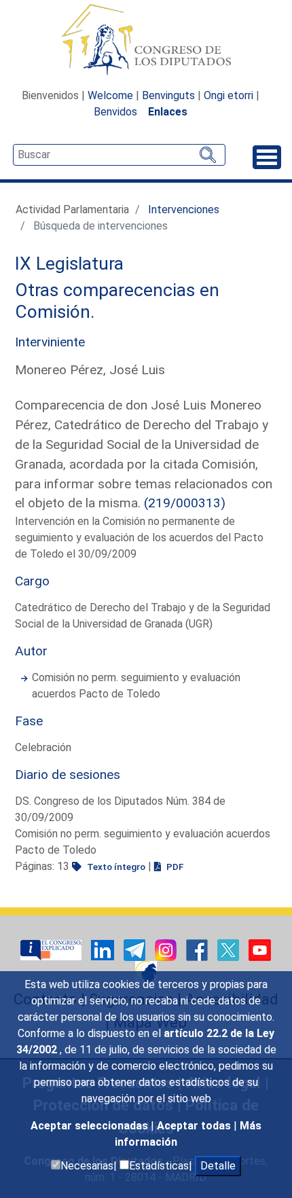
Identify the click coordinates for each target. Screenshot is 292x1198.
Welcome (110, 95)
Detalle (218, 1165)
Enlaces (167, 111)
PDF (173, 866)
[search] (119, 155)
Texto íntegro (115, 866)
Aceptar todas (195, 1125)
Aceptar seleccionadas (91, 1125)
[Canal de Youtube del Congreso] (259, 949)
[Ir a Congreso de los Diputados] (146, 39)
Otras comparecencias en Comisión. (117, 301)
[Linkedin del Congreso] (104, 949)
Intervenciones (183, 209)
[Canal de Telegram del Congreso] (135, 949)
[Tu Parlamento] (52, 949)
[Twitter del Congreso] (229, 949)
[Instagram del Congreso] (167, 949)
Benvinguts (168, 95)
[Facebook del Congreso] (198, 949)
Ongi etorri (228, 95)
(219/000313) (184, 503)
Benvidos (115, 111)
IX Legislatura (69, 263)
